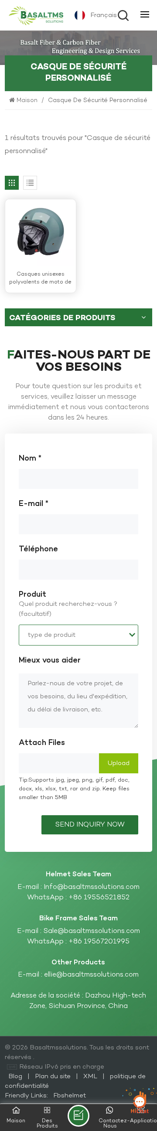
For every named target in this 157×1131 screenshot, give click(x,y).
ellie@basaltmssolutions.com (91, 975)
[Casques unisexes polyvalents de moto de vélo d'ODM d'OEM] (40, 232)
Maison (28, 100)
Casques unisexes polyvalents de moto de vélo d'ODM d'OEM (40, 278)
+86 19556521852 (99, 897)
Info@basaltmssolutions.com (92, 887)
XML (90, 1076)
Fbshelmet (69, 1095)
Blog (16, 1076)
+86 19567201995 (99, 941)
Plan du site (53, 1076)
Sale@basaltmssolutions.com (91, 931)
